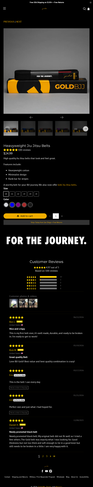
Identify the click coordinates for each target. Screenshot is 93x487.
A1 (12, 194)
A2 (18, 194)
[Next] (62, 117)
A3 (24, 194)
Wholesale (60, 477)
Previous (9, 21)
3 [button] (46, 456)
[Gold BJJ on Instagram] (50, 472)
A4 (30, 194)
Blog (67, 477)
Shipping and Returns (20, 477)
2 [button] (43, 456)
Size (6, 188)
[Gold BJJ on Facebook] (42, 472)
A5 (36, 194)
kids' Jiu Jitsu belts (67, 184)
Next (19, 21)
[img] (16, 317)
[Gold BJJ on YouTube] (46, 472)
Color (6, 199)
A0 (6, 194)
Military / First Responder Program (42, 477)
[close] (90, 2)
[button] (11, 149)
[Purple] (18, 204)
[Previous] (31, 117)
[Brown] (24, 204)
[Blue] (12, 204)
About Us (74, 477)
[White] (6, 204)
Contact (7, 477)
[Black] (30, 204)
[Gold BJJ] (44, 9)
